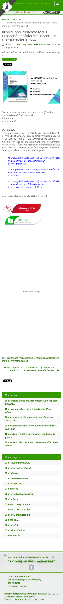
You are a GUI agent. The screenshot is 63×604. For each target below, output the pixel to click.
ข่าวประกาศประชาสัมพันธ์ (19, 468)
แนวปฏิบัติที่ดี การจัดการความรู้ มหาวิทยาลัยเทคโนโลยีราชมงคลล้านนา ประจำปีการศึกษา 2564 (30, 359)
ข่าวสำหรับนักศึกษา (16, 530)
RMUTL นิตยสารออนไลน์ (18, 509)
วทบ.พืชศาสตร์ (14, 582)
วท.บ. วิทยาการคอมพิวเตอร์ (19, 576)
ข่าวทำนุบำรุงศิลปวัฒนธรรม (20, 494)
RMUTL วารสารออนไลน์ (18, 514)
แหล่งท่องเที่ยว (14, 535)
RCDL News (13, 520)
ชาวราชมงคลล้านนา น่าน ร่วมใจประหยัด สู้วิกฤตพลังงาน (28, 410)
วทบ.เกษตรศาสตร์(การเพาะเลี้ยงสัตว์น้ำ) (24, 579)
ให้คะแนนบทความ (9, 59)
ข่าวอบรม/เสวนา (15, 483)
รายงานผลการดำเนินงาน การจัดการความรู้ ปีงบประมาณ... (30, 367)
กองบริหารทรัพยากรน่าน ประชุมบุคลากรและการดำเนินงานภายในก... (31, 427)
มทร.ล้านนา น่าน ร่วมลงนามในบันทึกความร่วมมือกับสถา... (33, 370)
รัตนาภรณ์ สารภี (49, 44)
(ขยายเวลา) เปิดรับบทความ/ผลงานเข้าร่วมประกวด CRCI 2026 (29, 419)
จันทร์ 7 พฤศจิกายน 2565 (27, 44)
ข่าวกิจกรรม (13, 473)
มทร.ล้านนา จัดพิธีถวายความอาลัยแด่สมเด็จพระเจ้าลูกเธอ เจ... (30, 435)
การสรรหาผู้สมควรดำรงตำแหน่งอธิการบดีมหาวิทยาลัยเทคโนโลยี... (31, 402)
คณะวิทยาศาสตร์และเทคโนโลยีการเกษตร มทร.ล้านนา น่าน (26, 5)
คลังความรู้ (12, 488)
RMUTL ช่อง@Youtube (18, 504)
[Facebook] (31, 567)
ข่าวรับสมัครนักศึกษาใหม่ (18, 462)
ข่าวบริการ (12, 499)
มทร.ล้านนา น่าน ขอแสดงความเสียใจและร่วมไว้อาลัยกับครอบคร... (31, 444)
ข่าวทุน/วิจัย (13, 525)
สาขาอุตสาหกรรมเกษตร (18, 586)
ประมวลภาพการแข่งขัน (18, 478)
